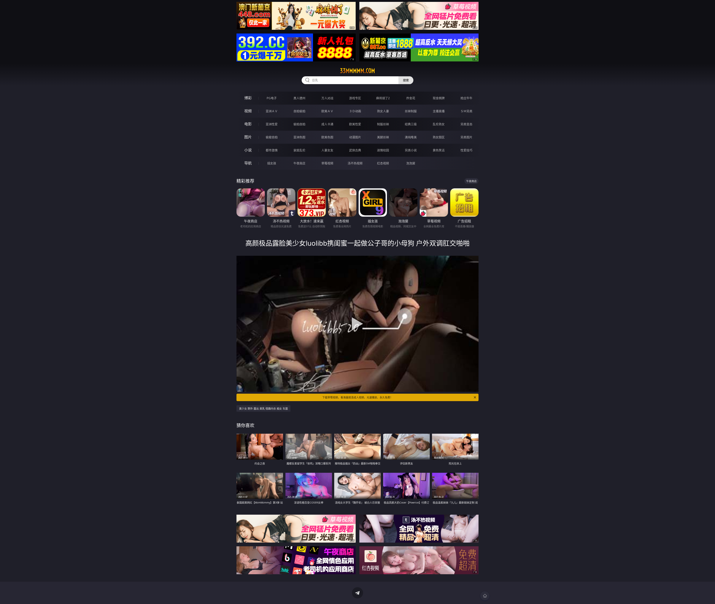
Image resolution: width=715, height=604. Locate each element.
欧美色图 (327, 137)
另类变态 (466, 124)
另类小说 (411, 150)
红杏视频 (383, 163)
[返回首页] (484, 595)
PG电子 (272, 98)
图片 (248, 137)
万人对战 (327, 98)
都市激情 (272, 150)
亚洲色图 (299, 137)
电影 (248, 124)
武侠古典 (355, 150)
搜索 (406, 80)
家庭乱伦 (299, 150)
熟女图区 (439, 137)
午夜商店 (299, 163)
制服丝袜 (383, 124)
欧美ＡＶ (327, 111)
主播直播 (439, 111)
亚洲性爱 (272, 124)
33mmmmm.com (357, 70)
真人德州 (299, 98)
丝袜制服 (411, 111)
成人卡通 (327, 124)
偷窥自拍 (272, 137)
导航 (248, 163)
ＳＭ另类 (466, 111)
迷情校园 (383, 150)
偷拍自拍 (299, 124)
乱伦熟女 (439, 124)
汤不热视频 (355, 163)
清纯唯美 (411, 137)
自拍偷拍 (299, 111)
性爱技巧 (466, 150)
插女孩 (271, 163)
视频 (248, 111)
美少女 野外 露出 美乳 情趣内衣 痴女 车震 (263, 408)
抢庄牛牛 (466, 98)
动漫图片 (355, 137)
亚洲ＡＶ (272, 111)
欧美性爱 (355, 124)
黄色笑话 (439, 150)
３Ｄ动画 (355, 111)
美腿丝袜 (383, 137)
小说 (248, 150)
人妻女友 (327, 150)
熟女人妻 (383, 111)
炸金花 (410, 98)
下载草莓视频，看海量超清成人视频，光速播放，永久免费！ (357, 397)
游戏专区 (355, 98)
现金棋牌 (439, 98)
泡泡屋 (410, 163)
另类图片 (466, 137)
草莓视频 (327, 163)
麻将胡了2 (383, 98)
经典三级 (411, 124)
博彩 (248, 98)
